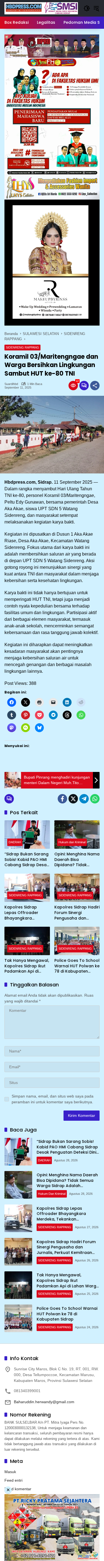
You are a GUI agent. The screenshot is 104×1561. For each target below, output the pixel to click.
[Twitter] (73, 798)
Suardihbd (11, 384)
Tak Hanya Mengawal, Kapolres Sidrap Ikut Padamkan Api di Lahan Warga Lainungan (26, 966)
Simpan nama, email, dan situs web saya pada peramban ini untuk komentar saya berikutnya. (52, 1099)
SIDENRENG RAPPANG (22, 347)
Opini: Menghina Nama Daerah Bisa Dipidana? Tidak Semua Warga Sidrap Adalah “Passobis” (77, 860)
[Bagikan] (95, 385)
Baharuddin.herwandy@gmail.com (44, 1402)
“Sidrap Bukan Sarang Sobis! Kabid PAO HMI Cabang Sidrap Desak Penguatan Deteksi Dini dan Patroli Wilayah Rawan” (26, 860)
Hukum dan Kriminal (72, 842)
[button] (86, 8)
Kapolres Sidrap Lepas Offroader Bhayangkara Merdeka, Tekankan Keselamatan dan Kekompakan (24, 913)
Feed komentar (17, 1489)
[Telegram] (84, 798)
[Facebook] (62, 798)
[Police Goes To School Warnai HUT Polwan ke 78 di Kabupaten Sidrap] (77, 941)
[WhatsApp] (95, 798)
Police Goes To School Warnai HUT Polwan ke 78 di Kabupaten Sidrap (77, 966)
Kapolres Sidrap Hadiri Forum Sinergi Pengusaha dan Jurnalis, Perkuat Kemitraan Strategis (77, 913)
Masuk (10, 1472)
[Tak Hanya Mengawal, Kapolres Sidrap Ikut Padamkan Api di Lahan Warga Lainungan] (27, 941)
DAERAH (15, 842)
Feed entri (13, 1480)
